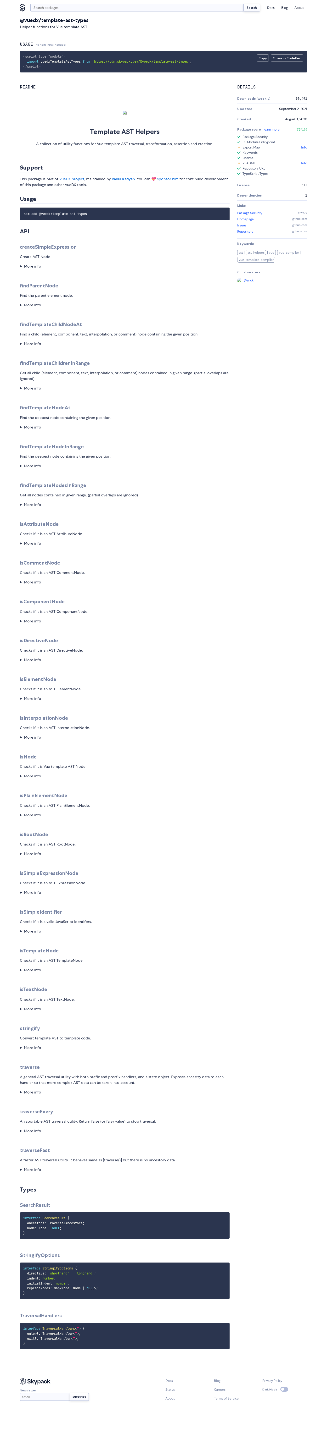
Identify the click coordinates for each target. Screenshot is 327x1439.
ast (241, 252)
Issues (241, 225)
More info (32, 266)
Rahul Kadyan (123, 178)
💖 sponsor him (165, 178)
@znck (249, 280)
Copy (263, 58)
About (299, 7)
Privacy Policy (272, 1381)
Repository (245, 231)
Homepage (245, 219)
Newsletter (28, 1390)
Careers (220, 1389)
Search (252, 8)
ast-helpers (256, 252)
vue (271, 252)
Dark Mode (269, 1389)
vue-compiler (289, 252)
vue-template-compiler (256, 260)
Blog (284, 7)
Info (304, 147)
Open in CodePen (287, 58)
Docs (271, 7)
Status (170, 1389)
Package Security (249, 213)
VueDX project (71, 178)
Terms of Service (226, 1398)
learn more (272, 129)
